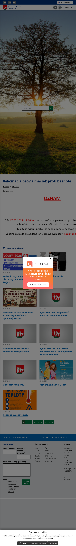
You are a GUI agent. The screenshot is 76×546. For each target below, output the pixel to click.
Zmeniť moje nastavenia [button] (38, 543)
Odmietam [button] (53, 543)
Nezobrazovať (44, 259)
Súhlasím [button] (22, 543)
